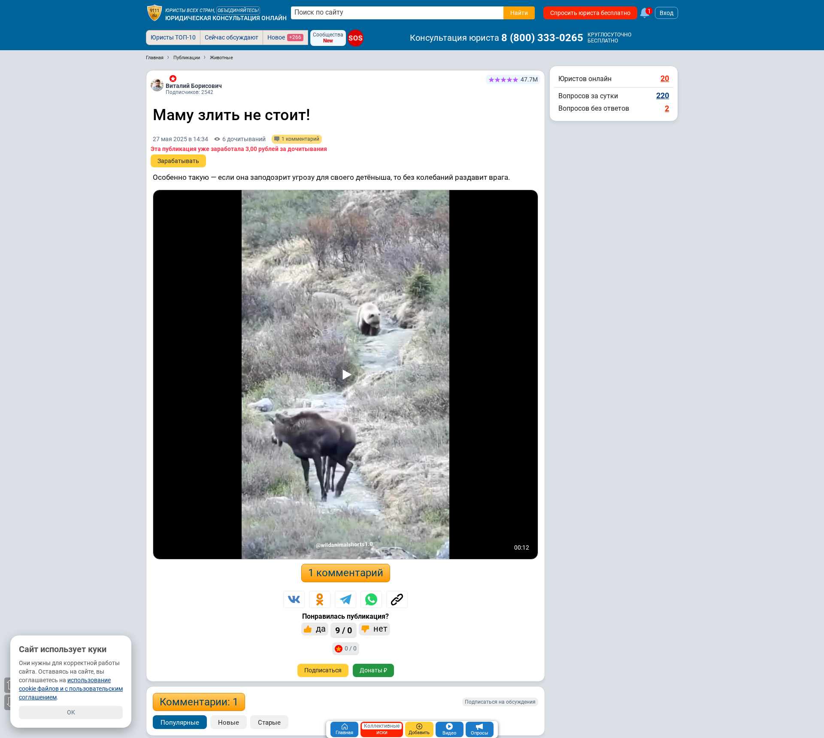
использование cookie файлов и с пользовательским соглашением (71, 689)
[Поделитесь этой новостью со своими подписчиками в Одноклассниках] (319, 599)
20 (664, 78)
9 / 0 (343, 630)
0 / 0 (351, 648)
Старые (269, 722)
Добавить (419, 732)
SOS (355, 38)
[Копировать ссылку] (397, 599)
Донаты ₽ (373, 670)
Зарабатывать (178, 160)
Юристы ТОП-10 (173, 37)
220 (662, 95)
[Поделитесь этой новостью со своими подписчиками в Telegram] (345, 599)
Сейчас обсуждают (231, 37)
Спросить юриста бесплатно (590, 12)
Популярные (180, 722)
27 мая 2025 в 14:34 (180, 139)
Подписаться (323, 670)
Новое (284, 37)
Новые (228, 722)
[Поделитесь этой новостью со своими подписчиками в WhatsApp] (371, 599)
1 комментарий (345, 573)
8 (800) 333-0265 (542, 38)
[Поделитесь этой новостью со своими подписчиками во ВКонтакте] (294, 599)
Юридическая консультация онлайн (226, 18)
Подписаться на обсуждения (500, 702)
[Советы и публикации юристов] (154, 12)
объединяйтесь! (238, 10)
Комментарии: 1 (199, 702)
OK (71, 712)
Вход (666, 12)
